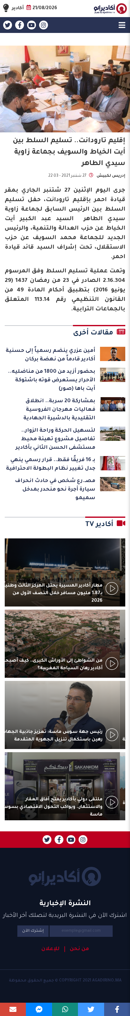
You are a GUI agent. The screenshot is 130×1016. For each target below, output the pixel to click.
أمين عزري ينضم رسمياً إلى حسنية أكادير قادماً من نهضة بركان (50, 355)
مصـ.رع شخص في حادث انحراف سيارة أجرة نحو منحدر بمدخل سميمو (55, 489)
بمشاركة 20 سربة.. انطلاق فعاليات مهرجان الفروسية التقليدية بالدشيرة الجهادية (59, 409)
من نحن (79, 949)
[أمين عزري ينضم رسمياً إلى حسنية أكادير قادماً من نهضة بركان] (112, 354)
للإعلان (50, 949)
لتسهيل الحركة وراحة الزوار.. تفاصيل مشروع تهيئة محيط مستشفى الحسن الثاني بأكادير (55, 439)
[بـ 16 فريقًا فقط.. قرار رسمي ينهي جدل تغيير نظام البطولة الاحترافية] (112, 463)
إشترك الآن (33, 931)
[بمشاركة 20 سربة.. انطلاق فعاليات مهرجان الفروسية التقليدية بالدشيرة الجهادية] (112, 404)
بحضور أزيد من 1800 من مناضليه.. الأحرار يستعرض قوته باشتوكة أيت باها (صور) (51, 380)
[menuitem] (76, 949)
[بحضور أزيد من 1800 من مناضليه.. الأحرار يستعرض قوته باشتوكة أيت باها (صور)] (112, 375)
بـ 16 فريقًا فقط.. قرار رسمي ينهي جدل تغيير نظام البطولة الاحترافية (50, 464)
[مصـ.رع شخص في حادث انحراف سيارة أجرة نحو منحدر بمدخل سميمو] (112, 484)
